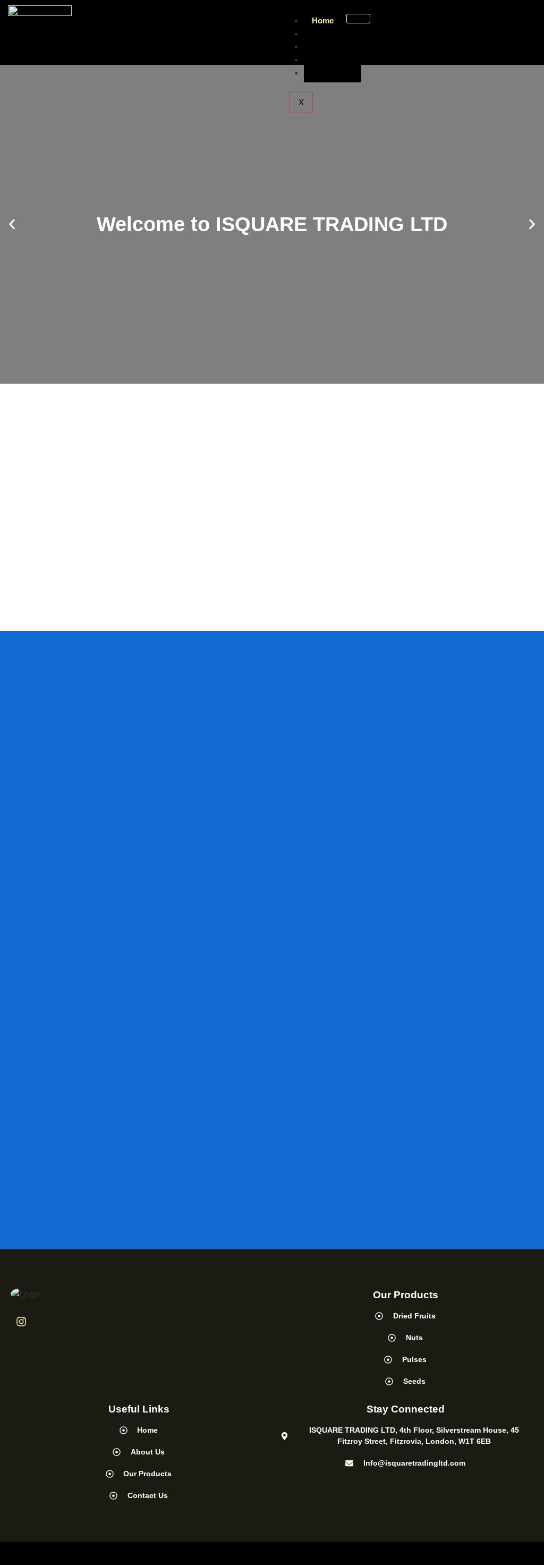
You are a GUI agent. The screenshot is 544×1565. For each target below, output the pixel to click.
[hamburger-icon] (358, 18)
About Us (329, 33)
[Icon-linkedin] (48, 1321)
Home (323, 20)
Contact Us (332, 72)
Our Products (337, 46)
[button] (12, 224)
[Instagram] (21, 1321)
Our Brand (331, 59)
